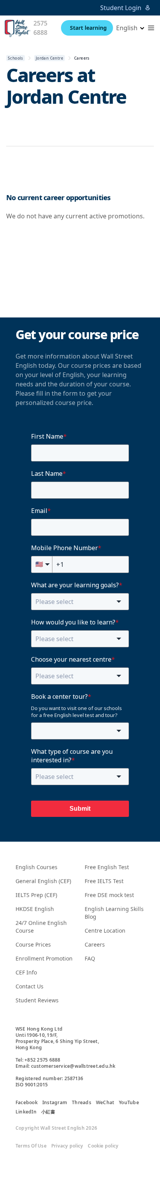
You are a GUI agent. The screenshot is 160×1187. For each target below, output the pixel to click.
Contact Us (29, 986)
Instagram (54, 1103)
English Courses (36, 867)
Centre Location (105, 930)
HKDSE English (35, 909)
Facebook (27, 1103)
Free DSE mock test (109, 895)
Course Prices (33, 944)
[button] (151, 28)
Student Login (120, 7)
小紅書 (48, 1112)
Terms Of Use (31, 1146)
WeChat (105, 1103)
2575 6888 (40, 28)
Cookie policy (103, 1146)
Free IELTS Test (104, 881)
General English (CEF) (43, 881)
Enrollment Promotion (44, 958)
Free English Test (107, 867)
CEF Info (26, 972)
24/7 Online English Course (41, 926)
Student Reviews (37, 1000)
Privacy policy (67, 1146)
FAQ (90, 958)
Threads (81, 1103)
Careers (95, 944)
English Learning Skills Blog (114, 912)
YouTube (129, 1103)
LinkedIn (26, 1112)
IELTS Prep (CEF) (36, 895)
